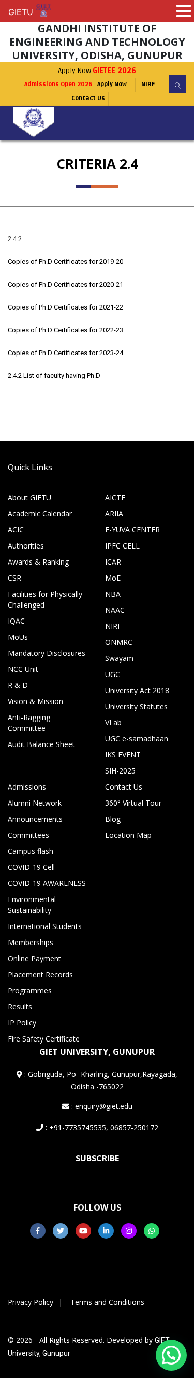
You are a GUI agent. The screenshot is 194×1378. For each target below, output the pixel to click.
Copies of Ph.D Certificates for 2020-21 (65, 284)
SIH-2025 (120, 771)
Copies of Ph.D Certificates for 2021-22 (65, 307)
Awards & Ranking (38, 562)
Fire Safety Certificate (44, 1039)
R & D (18, 685)
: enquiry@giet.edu (100, 1106)
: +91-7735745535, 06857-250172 (100, 1127)
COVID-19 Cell (31, 867)
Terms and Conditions (107, 1302)
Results (20, 1006)
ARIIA (114, 513)
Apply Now (97, 70)
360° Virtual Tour (133, 803)
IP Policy (22, 1023)
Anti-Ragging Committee (29, 722)
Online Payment (34, 958)
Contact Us (88, 98)
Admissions (27, 787)
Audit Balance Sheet (41, 744)
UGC (112, 674)
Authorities (26, 546)
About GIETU (29, 497)
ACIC (16, 530)
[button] (171, 1355)
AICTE (115, 497)
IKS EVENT (123, 755)
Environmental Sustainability (32, 904)
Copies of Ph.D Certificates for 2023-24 (65, 353)
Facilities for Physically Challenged (45, 599)
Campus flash (30, 851)
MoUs (18, 637)
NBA (113, 594)
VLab (113, 722)
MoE (113, 578)
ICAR (113, 562)
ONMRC (118, 642)
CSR (14, 578)
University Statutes (136, 706)
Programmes (30, 990)
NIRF (148, 84)
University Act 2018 (137, 690)
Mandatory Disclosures (46, 653)
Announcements (35, 819)
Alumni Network (35, 803)
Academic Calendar (40, 513)
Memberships (30, 942)
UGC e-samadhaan (136, 738)
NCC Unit (23, 669)
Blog (113, 819)
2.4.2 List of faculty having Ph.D (54, 375)
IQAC (16, 621)
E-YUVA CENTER (132, 530)
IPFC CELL (122, 546)
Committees (28, 835)
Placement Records (40, 974)
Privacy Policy (30, 1302)
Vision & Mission (35, 701)
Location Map (128, 835)
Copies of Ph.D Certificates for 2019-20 (65, 261)
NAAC (115, 610)
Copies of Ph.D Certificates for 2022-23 (65, 330)
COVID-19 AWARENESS (47, 883)
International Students (45, 926)
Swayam (119, 658)
